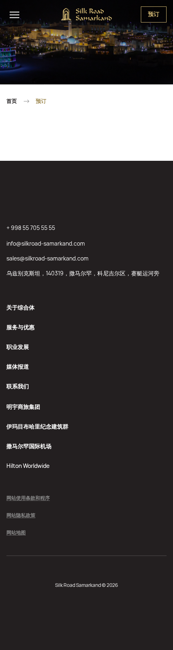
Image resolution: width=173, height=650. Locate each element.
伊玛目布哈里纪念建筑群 (37, 426)
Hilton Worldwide (27, 466)
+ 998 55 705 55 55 (30, 228)
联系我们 (17, 386)
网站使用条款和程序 (28, 498)
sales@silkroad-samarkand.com (47, 258)
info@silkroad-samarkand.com (45, 243)
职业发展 (17, 347)
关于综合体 (20, 307)
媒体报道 (17, 366)
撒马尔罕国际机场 (28, 446)
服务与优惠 (20, 327)
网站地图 (16, 532)
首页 (11, 101)
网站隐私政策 (20, 515)
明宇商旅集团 (23, 406)
